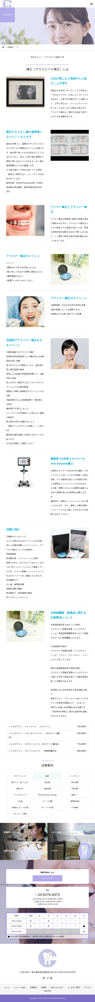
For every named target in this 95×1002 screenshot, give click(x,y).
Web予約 (47, 991)
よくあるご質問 (73, 987)
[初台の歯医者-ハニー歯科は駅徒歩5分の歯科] (47, 958)
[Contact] (47, 978)
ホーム (7, 987)
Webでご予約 (47, 878)
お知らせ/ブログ (57, 987)
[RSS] (51, 978)
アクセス (87, 987)
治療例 (43, 987)
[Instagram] (44, 978)
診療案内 (33, 987)
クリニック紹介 (20, 987)
